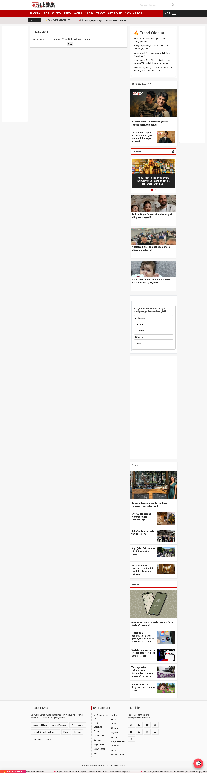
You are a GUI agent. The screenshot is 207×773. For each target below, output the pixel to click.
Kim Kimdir (98, 740)
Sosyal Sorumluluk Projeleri (45, 732)
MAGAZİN (78, 13)
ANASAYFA (35, 13)
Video (113, 750)
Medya (114, 715)
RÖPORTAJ (57, 13)
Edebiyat (98, 726)
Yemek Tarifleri (117, 754)
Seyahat (114, 732)
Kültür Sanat (99, 748)
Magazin (97, 753)
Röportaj (114, 728)
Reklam (77, 732)
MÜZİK (45, 13)
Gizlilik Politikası (59, 725)
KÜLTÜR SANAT (115, 13)
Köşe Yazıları (99, 744)
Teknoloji (115, 745)
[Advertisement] (16, 76)
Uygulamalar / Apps (42, 739)
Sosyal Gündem (118, 741)
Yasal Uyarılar (78, 725)
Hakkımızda (99, 735)
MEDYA (67, 13)
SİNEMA (89, 13)
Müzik (113, 723)
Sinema (114, 737)
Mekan (114, 719)
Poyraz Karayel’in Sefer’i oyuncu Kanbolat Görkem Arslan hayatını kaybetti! (75, 771)
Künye (66, 732)
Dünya (96, 722)
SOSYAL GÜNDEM (133, 13)
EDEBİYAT (100, 13)
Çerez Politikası (40, 725)
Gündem (97, 731)
